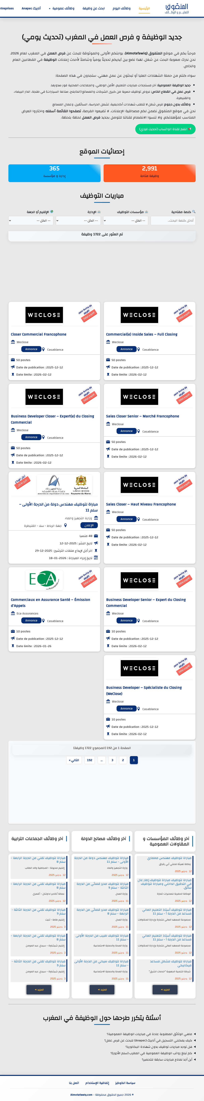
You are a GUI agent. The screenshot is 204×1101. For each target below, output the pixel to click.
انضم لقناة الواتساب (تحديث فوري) (163, 129)
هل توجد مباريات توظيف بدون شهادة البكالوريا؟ (159, 1047)
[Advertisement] (102, 271)
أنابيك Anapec (31, 8)
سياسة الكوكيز (125, 1083)
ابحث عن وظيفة (93, 8)
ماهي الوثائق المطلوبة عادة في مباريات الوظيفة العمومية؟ (149, 1034)
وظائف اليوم (122, 8)
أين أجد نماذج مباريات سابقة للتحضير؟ (167, 1060)
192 (89, 760)
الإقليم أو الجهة (38, 212)
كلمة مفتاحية (181, 212)
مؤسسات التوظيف (131, 212)
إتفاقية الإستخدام (97, 1083)
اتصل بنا (74, 1083)
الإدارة (92, 212)
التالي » (74, 760)
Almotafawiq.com (81, 1094)
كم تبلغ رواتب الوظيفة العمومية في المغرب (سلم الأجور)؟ (151, 1053)
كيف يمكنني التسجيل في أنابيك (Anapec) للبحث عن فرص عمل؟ (148, 1040)
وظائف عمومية (63, 8)
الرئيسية (144, 8)
